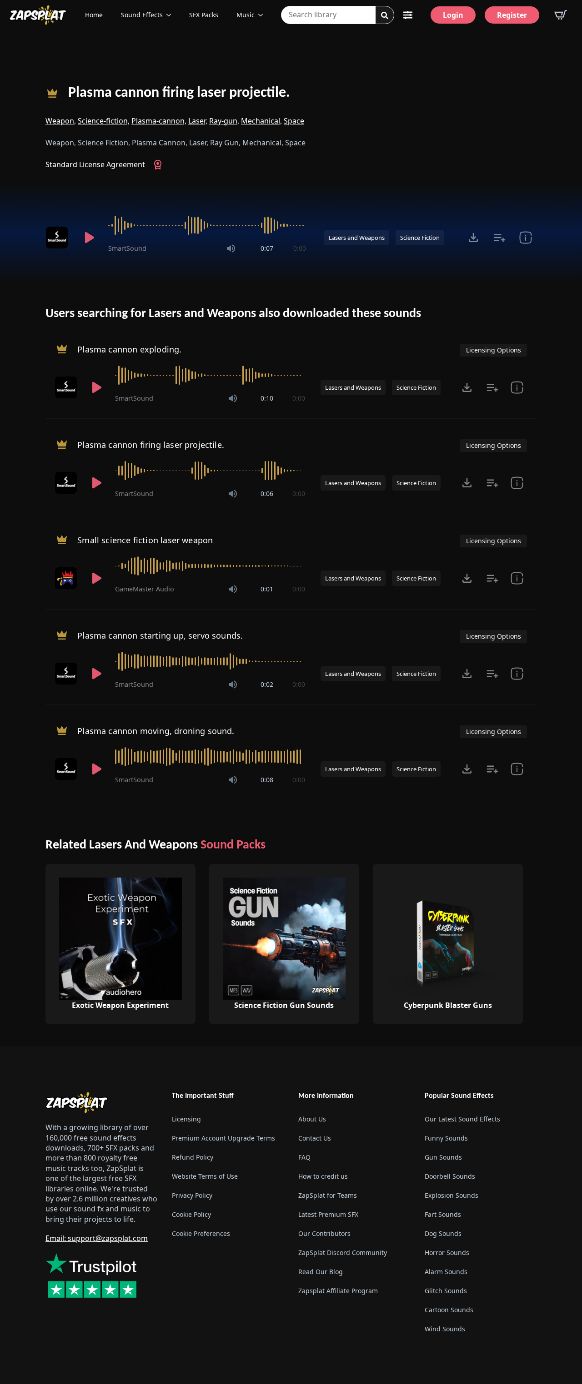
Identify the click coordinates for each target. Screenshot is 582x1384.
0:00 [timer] (299, 248)
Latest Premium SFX (328, 1214)
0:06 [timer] (267, 493)
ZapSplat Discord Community (342, 1252)
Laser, (197, 121)
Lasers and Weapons (357, 237)
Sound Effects (142, 14)
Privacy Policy (192, 1195)
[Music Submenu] (263, 15)
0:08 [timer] (267, 779)
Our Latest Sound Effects (462, 1119)
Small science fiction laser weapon (145, 540)
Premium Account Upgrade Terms (223, 1138)
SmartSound (127, 248)
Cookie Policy (191, 1214)
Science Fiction (420, 237)
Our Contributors (324, 1233)
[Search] (385, 15)
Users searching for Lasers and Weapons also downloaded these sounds (233, 314)
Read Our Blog (320, 1271)
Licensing (186, 1119)
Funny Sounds (446, 1138)
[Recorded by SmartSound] (58, 237)
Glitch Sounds (446, 1290)
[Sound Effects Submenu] (171, 15)
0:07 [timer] (267, 248)
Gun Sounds (443, 1157)
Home (94, 14)
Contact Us (314, 1138)
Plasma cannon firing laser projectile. (179, 93)
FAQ (304, 1157)
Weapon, (60, 121)
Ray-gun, (224, 121)
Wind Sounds (445, 1328)
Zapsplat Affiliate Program (338, 1290)
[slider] (207, 225)
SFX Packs (203, 14)
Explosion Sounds (451, 1195)
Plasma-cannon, (158, 121)
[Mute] (231, 248)
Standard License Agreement (95, 164)
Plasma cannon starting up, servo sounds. (160, 635)
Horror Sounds (447, 1252)
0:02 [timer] (267, 684)
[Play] (89, 237)
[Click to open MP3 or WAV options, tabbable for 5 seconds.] (473, 237)
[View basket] (560, 15)
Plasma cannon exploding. (129, 349)
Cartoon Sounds (449, 1309)
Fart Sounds (443, 1214)
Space (294, 121)
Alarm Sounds (446, 1271)
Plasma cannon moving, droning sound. (155, 730)
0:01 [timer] (267, 589)
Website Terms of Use (205, 1176)
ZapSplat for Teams (327, 1195)
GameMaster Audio (144, 589)
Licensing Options (493, 350)
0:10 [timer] (267, 398)
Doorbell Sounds (450, 1176)
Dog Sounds (443, 1233)
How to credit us (323, 1176)
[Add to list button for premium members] (499, 237)
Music (245, 14)
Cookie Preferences (201, 1233)
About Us (312, 1119)
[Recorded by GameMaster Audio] (67, 578)
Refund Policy (192, 1157)
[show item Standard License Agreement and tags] (525, 237)
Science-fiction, (104, 121)
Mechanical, (261, 121)
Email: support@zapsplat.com (96, 1238)
